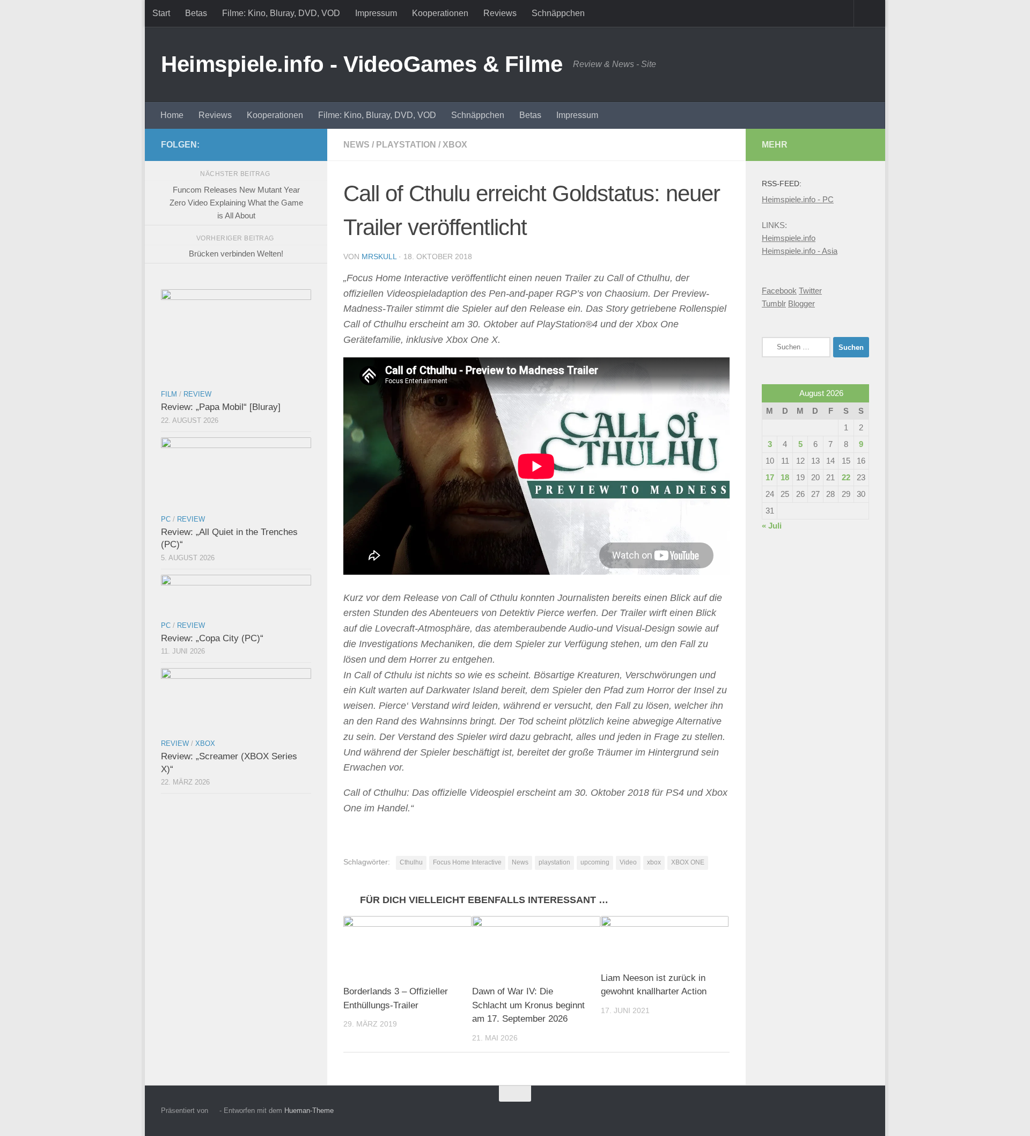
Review (197, 394)
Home (171, 115)
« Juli (772, 525)
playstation (554, 862)
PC (166, 519)
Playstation (406, 144)
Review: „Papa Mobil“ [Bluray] (221, 407)
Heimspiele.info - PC (798, 199)
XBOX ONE (687, 862)
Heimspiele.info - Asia (799, 250)
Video (628, 862)
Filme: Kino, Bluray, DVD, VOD (281, 13)
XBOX (455, 144)
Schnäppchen (558, 13)
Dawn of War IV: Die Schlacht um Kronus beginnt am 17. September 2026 (528, 1005)
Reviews (500, 13)
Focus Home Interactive (467, 862)
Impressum (376, 13)
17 (770, 477)
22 (846, 477)
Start (161, 13)
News (356, 144)
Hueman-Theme (309, 1110)
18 (785, 477)
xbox (654, 862)
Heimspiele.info (788, 238)
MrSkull (379, 256)
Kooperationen (440, 13)
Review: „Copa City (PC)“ (212, 638)
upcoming (594, 862)
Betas (196, 13)
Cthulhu (411, 862)
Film (169, 394)
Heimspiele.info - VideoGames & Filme (361, 64)
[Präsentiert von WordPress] (213, 1110)
